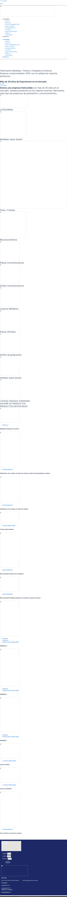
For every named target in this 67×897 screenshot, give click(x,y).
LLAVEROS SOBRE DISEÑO (9, 760)
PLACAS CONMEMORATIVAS (12, 24)
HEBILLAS (7, 33)
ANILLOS (7, 21)
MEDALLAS (8, 22)
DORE (1, 3)
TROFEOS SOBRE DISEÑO (9, 525)
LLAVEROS (8, 29)
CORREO (4, 856)
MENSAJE (5, 858)
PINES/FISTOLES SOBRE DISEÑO (11, 642)
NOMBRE (4, 853)
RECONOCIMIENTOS (10, 27)
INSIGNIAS (5, 638)
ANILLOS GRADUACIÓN (11, 31)
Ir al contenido (3, 1)
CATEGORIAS (6, 19)
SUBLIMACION (8, 34)
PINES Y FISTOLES (9, 26)
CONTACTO (6, 36)
